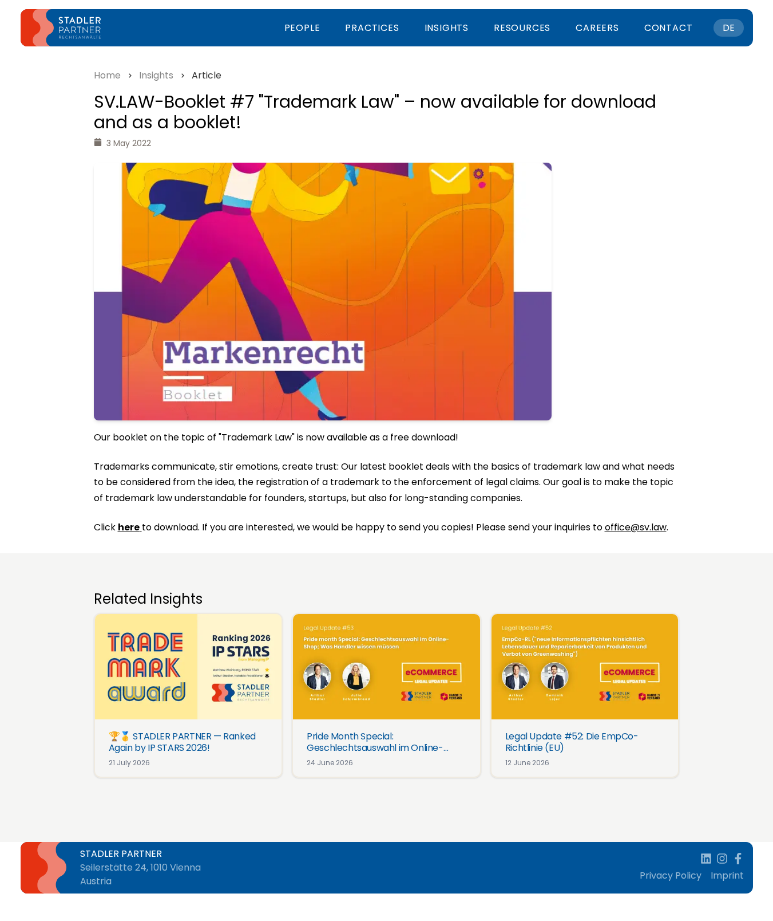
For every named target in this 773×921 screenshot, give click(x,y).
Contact (668, 27)
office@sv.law (636, 527)
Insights (447, 27)
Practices (372, 27)
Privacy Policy (670, 875)
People (302, 27)
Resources (522, 27)
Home (107, 75)
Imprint (727, 875)
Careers (597, 27)
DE (729, 27)
